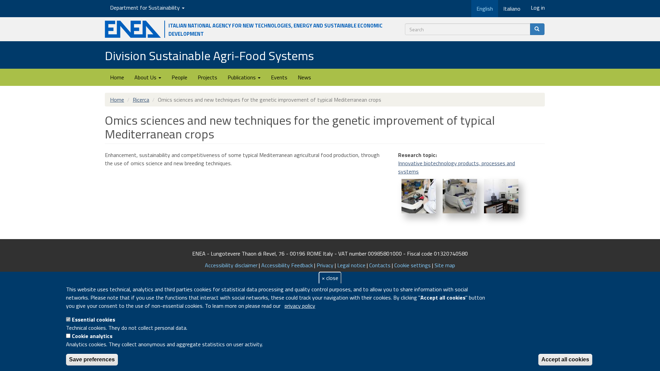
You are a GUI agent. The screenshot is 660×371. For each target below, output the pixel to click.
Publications (242, 77)
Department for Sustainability (145, 7)
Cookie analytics (92, 336)
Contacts (379, 265)
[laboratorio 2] (501, 196)
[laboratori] (419, 196)
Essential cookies (93, 319)
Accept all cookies (565, 359)
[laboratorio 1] (460, 196)
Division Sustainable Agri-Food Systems (209, 55)
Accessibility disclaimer (231, 265)
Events (279, 77)
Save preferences (92, 359)
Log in (538, 7)
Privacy (325, 265)
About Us (146, 77)
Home (117, 77)
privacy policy (300, 306)
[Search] (537, 29)
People (179, 77)
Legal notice (351, 265)
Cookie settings (412, 265)
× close (330, 278)
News (304, 77)
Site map (444, 265)
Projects (207, 77)
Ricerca (141, 99)
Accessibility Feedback (287, 265)
